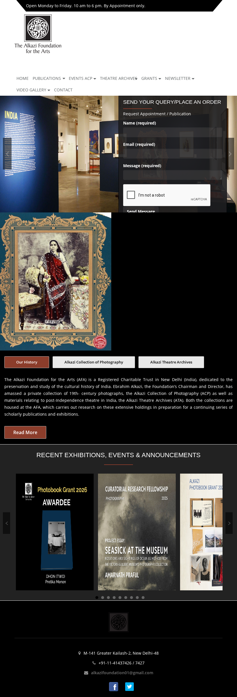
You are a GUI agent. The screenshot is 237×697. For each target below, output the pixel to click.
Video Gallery (31, 90)
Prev (7, 153)
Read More (25, 432)
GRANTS (149, 78)
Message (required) (142, 165)
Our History (26, 362)
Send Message (141, 211)
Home (22, 78)
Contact (63, 90)
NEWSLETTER (177, 78)
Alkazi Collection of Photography (93, 362)
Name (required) (139, 123)
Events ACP (80, 78)
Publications (47, 78)
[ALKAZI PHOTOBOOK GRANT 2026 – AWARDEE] (55, 531)
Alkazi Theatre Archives (171, 362)
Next (229, 153)
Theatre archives (118, 78)
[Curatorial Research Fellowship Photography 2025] (137, 531)
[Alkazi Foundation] (37, 33)
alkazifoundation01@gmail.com (122, 672)
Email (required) (139, 144)
